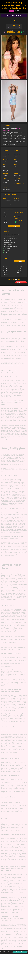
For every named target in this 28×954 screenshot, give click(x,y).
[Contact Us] (18, 11)
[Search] (15, 11)
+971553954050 (13, 32)
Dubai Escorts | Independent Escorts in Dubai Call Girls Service (14, 5)
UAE (9, 130)
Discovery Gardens (19, 212)
